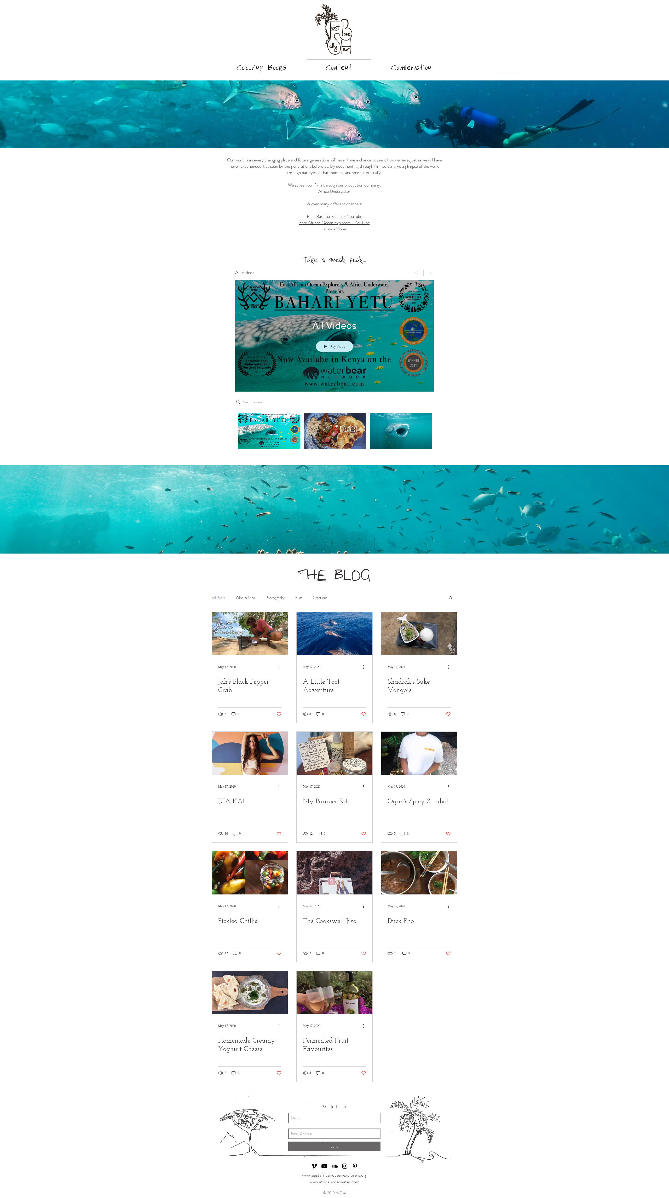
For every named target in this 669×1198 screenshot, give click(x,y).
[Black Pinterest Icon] (354, 1166)
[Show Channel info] (429, 273)
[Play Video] (269, 431)
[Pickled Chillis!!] (250, 872)
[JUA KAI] (250, 753)
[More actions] (281, 667)
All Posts (218, 597)
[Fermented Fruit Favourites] (334, 992)
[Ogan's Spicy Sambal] (419, 753)
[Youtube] (324, 1166)
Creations (320, 597)
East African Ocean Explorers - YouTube (334, 222)
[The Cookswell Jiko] (334, 872)
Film (298, 597)
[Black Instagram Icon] (344, 1166)
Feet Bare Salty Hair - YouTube (334, 216)
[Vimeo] (314, 1166)
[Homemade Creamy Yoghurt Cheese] (250, 992)
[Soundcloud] (334, 1166)
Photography (275, 597)
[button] (450, 598)
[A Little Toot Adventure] (334, 633)
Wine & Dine (245, 597)
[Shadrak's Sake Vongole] (419, 633)
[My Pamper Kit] (334, 753)
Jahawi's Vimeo (334, 229)
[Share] (416, 273)
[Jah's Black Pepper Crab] (250, 633)
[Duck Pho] (419, 872)
